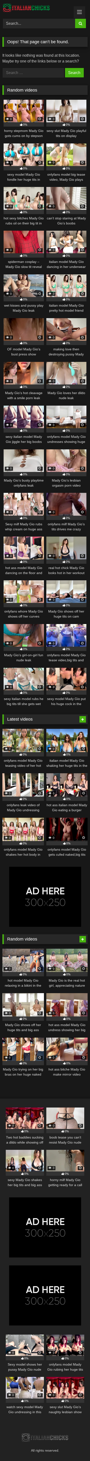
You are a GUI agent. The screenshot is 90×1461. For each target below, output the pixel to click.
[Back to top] (75, 1446)
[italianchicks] (37, 8)
